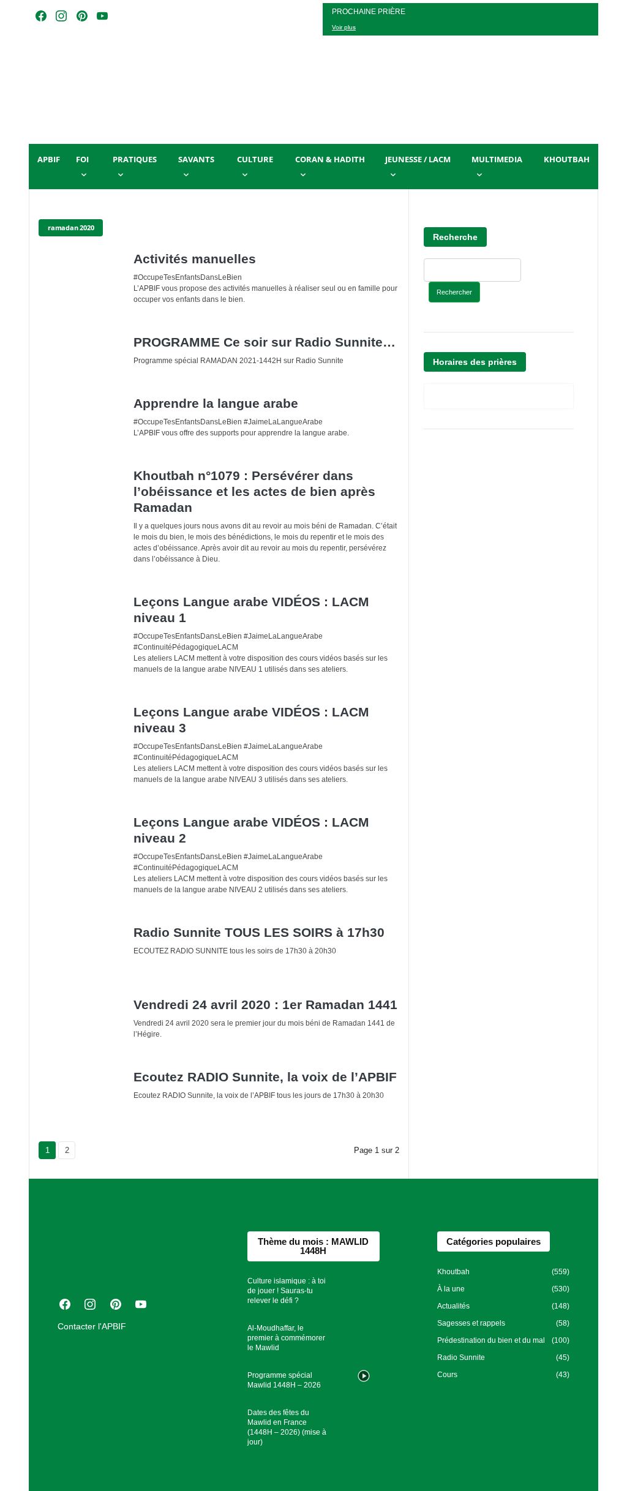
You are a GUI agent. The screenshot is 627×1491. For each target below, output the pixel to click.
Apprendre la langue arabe (215, 403)
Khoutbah (567, 159)
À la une (451, 1289)
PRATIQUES (135, 159)
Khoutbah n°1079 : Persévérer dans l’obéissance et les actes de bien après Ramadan (254, 491)
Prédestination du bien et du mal (491, 1340)
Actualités (453, 1306)
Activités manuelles (194, 259)
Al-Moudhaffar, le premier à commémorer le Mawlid (286, 1338)
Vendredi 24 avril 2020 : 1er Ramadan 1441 (265, 1004)
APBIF (48, 159)
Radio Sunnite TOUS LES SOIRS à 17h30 (259, 932)
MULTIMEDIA (496, 159)
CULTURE (255, 159)
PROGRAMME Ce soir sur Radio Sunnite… (264, 342)
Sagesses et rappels (471, 1323)
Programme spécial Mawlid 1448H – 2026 (284, 1380)
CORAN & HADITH (330, 159)
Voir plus (344, 27)
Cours (447, 1374)
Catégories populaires (493, 1241)
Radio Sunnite (461, 1357)
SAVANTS (196, 159)
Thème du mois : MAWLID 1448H (313, 1246)
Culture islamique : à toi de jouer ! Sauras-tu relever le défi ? (286, 1291)
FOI (82, 159)
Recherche (455, 237)
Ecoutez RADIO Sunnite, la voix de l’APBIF (265, 1077)
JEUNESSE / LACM (418, 159)
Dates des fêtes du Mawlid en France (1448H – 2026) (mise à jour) (286, 1427)
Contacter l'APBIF (92, 1326)
